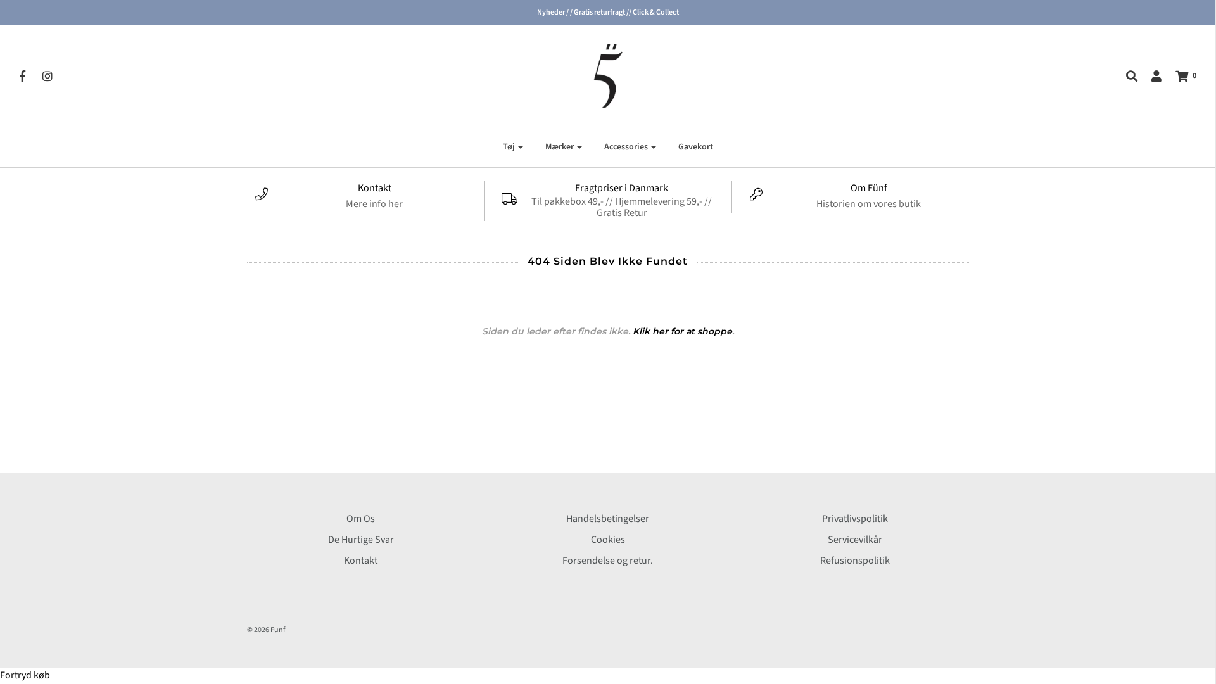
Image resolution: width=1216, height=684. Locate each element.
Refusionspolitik (855, 560)
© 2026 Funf (266, 629)
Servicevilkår (855, 540)
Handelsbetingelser (607, 519)
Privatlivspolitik (855, 519)
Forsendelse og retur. (607, 560)
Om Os (360, 519)
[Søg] (1125, 76)
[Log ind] (1150, 76)
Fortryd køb (25, 675)
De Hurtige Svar (361, 540)
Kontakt (360, 560)
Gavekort (695, 147)
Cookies (608, 540)
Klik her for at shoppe (682, 331)
